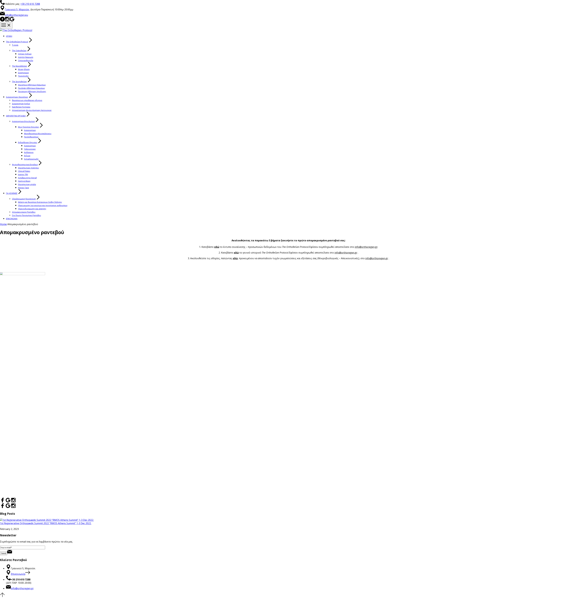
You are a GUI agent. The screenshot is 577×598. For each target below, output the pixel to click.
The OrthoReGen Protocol (17, 41)
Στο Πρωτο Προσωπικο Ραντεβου (26, 215)
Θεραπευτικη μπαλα (27, 184)
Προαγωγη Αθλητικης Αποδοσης (32, 91)
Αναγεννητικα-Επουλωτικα (23, 121)
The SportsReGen (19, 81)
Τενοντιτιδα (23, 76)
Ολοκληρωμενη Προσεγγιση (24, 199)
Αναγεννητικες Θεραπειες (17, 97)
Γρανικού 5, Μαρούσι (17, 9)
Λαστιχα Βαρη (24, 181)
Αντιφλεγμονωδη (31, 159)
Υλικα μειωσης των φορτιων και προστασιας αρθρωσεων (42, 205)
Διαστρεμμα (23, 72)
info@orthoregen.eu (16, 15)
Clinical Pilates (24, 171)
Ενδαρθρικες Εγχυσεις (27, 142)
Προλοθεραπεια (31, 137)
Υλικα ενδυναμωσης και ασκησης (32, 209)
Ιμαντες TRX (23, 174)
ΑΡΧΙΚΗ (9, 36)
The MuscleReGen (19, 66)
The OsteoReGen (19, 50)
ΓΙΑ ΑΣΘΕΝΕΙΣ (11, 193)
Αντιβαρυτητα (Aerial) (27, 178)
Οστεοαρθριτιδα (25, 60)
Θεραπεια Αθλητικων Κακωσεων (32, 85)
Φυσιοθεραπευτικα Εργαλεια (25, 164)
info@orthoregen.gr (366, 247)
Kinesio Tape (23, 187)
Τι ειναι (15, 45)
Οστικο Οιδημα (24, 54)
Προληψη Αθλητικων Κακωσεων (31, 88)
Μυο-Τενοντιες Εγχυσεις (28, 127)
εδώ (216, 247)
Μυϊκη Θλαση (24, 69)
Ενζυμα (27, 155)
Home (3, 224)
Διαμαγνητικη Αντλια (21, 103)
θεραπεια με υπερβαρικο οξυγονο (27, 100)
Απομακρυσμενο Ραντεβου (23, 212)
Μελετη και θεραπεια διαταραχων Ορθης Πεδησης (40, 202)
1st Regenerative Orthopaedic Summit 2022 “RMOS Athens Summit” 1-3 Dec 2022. (45, 523)
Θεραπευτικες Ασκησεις (28, 168)
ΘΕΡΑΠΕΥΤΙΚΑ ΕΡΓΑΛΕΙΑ (16, 116)
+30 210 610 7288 (30, 4)
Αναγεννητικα (30, 130)
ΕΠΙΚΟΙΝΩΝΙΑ (11, 218)
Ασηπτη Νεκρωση (25, 57)
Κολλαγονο (29, 152)
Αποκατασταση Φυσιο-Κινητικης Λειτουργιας (32, 110)
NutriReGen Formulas (21, 107)
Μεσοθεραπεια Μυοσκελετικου (37, 133)
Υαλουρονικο (30, 149)
